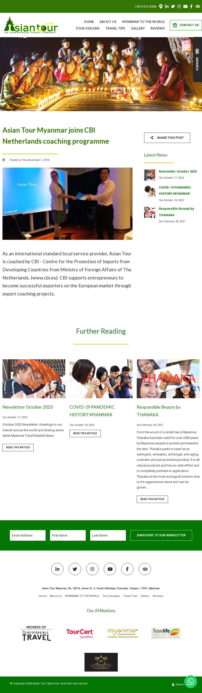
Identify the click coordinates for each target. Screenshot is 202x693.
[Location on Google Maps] (161, 6)
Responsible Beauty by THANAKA (159, 410)
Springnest (80, 683)
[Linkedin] (167, 6)
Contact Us (189, 25)
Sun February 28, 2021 (150, 425)
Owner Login (183, 684)
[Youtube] (185, 6)
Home (89, 22)
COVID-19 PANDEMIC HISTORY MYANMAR (92, 410)
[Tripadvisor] (198, 6)
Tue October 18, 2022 (82, 425)
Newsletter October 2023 (27, 407)
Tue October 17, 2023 (15, 417)
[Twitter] (173, 6)
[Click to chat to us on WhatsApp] (190, 681)
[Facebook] (191, 6)
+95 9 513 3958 (145, 6)
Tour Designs (87, 28)
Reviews (158, 28)
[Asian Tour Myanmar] (31, 25)
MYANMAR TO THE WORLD (143, 22)
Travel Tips (115, 28)
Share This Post (170, 137)
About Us (108, 22)
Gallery (138, 28)
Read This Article (18, 447)
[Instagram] (179, 6)
